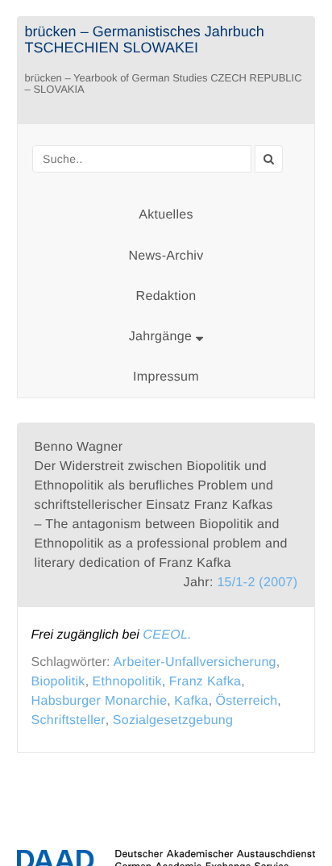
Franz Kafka (205, 682)
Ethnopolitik (127, 682)
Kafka (191, 701)
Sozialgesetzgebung (173, 720)
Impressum (166, 377)
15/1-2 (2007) (257, 582)
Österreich (247, 701)
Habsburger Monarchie (99, 701)
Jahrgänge (162, 336)
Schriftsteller (68, 720)
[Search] (269, 159)
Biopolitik (58, 682)
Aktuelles (166, 215)
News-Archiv (165, 256)
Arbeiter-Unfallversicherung (195, 662)
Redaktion (166, 296)
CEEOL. (167, 635)
